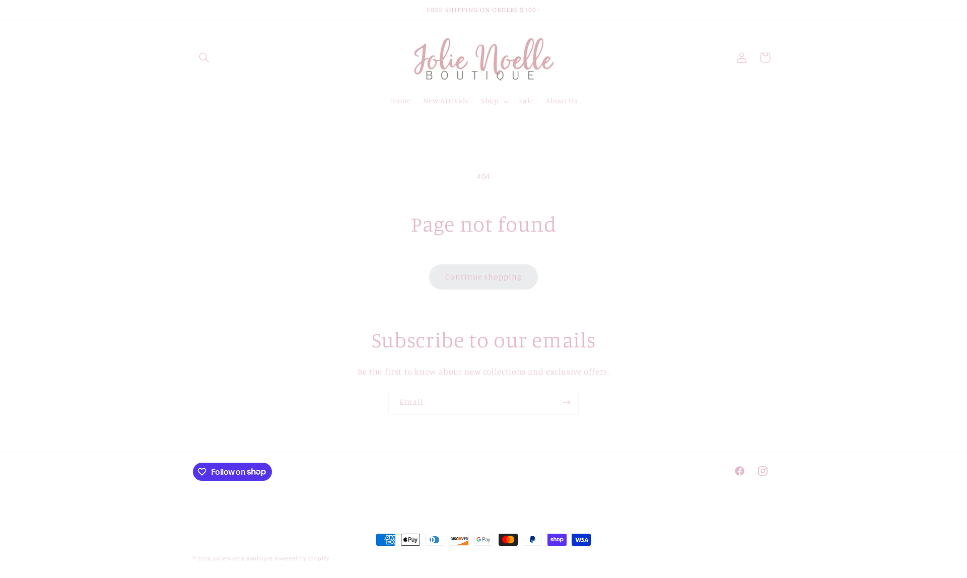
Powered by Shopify (301, 558)
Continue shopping (483, 276)
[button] (204, 57)
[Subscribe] (566, 402)
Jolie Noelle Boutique (243, 558)
